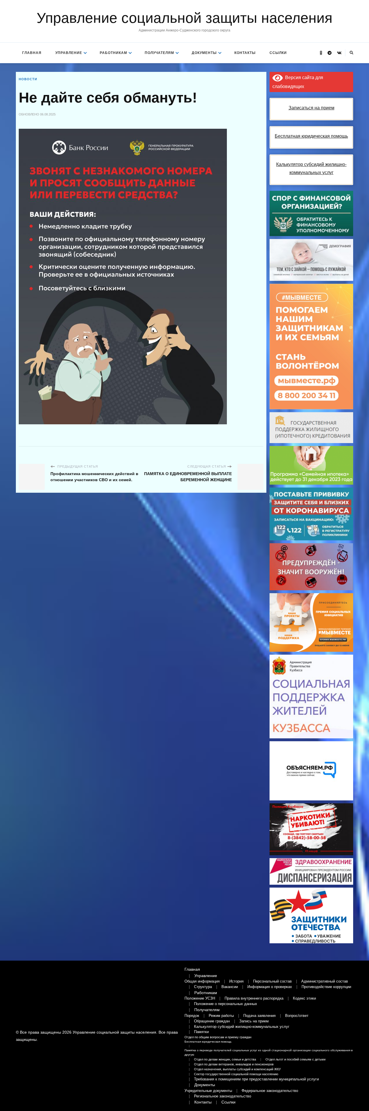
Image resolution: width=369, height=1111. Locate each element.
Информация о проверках (269, 987)
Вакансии (229, 987)
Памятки (201, 1032)
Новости (28, 79)
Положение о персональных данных (225, 1004)
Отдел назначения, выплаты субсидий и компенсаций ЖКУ (237, 1069)
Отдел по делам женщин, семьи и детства (225, 1059)
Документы (204, 53)
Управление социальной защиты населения (184, 18)
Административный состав (324, 981)
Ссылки (278, 53)
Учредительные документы (208, 1091)
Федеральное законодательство (270, 1091)
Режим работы (221, 1016)
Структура (203, 987)
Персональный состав (272, 981)
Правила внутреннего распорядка (254, 998)
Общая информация (202, 981)
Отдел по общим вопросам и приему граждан (217, 1037)
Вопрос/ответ (296, 1016)
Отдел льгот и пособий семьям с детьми (295, 1059)
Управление (68, 53)
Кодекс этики (304, 998)
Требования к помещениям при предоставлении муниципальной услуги (256, 1079)
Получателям (159, 53)
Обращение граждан (212, 1021)
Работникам (113, 53)
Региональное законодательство (222, 1096)
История (236, 981)
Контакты (245, 53)
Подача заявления (259, 1016)
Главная (32, 53)
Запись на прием (254, 1021)
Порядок (191, 1016)
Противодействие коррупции (326, 987)
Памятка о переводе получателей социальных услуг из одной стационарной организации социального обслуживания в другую (268, 1052)
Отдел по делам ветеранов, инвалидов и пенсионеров (234, 1064)
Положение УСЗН (199, 998)
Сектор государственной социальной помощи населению (236, 1074)
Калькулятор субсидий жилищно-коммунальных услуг (241, 1027)
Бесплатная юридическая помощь (207, 1041)
